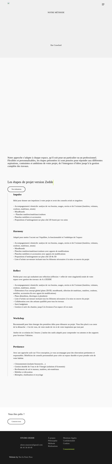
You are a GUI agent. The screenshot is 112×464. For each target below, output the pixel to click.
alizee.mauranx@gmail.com (31, 445)
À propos (51, 438)
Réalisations (53, 446)
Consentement (68, 449)
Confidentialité (69, 441)
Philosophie (52, 441)
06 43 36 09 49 (26, 447)
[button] (103, 4)
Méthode (51, 443)
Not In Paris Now (26, 457)
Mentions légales (70, 438)
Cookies (66, 443)
